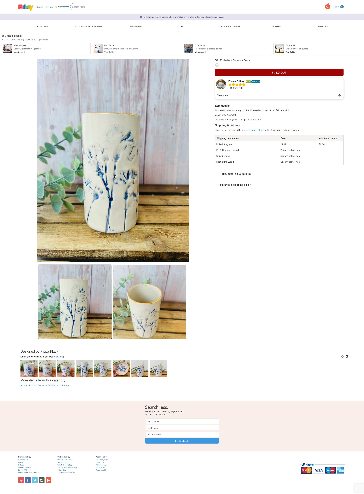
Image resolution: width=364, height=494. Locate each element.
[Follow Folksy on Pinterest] (21, 480)
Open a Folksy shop (65, 460)
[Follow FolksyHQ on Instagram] (42, 480)
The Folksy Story (102, 460)
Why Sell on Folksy (64, 465)
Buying (22, 470)
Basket (338, 6)
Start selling (63, 7)
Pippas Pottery (236, 81)
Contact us (100, 462)
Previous (342, 356)
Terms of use (101, 467)
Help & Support (63, 462)
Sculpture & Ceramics (36, 385)
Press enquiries (101, 470)
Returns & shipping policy (235, 185)
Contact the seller (24, 467)
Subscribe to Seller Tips (66, 472)
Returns (21, 465)
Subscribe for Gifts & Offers (28, 472)
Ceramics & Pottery (59, 385)
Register (49, 6)
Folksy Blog (61, 470)
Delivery (21, 462)
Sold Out (279, 72)
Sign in (40, 6)
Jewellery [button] (42, 26)
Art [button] (183, 26)
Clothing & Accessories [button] (89, 26)
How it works (23, 460)
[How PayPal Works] (322, 476)
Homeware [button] (136, 26)
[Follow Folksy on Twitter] (35, 480)
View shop (59, 356)
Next (347, 356)
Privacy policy (101, 465)
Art (21, 385)
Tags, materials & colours (235, 174)
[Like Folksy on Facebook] (28, 480)
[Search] (327, 6)
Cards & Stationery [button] (229, 26)
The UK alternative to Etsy (67, 467)
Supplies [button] (323, 26)
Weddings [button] (276, 26)
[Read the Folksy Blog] (48, 480)
